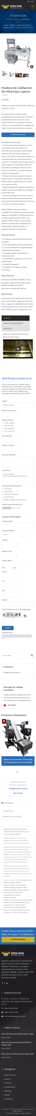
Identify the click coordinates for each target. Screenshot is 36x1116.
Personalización (9, 1087)
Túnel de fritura (8, 811)
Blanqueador (17, 907)
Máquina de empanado (10, 897)
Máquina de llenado (20, 885)
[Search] (32, 655)
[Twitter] (4, 983)
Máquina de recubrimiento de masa (13, 900)
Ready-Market (26, 1113)
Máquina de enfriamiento (10, 910)
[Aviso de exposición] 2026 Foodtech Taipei (18, 1034)
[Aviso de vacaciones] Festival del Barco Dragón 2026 (17, 1043)
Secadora (23, 907)
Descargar (11, 705)
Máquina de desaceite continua (21, 902)
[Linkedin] (7, 983)
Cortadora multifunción (23, 890)
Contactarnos (24, 912)
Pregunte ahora (19, 134)
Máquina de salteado (9, 885)
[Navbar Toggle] (33, 6)
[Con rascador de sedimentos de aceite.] (25, 75)
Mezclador (18, 882)
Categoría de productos (24, 25)
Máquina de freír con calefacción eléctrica (15, 905)
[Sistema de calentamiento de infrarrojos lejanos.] (18, 75)
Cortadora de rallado (21, 887)
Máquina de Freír (8, 27)
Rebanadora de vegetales (10, 890)
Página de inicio (10, 1075)
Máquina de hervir (8, 907)
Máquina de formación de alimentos (13, 892)
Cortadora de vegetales (10, 887)
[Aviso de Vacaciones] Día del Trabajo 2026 (18, 1054)
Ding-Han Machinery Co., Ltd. (23, 1109)
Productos (8, 1083)
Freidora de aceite (27, 900)
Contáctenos (8, 1099)
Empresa (7, 1079)
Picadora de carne (26, 880)
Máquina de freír (8, 902)
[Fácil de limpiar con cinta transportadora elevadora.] (11, 74)
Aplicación (8, 1091)
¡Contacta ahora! (18, 939)
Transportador (7, 912)
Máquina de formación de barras (12, 895)
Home (6, 25)
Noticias (7, 1095)
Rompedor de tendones (24, 910)
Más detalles (18, 793)
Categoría (12, 25)
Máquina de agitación (9, 882)
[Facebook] (2, 983)
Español (32, 1)
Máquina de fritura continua (24, 27)
